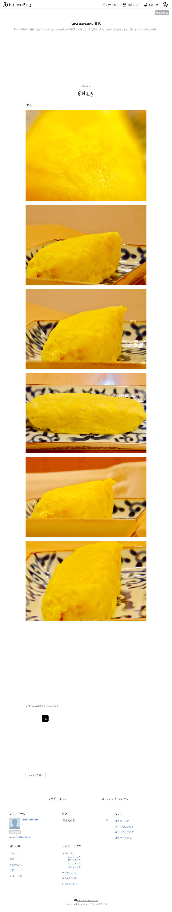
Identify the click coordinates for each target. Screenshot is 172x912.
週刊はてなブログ (124, 832)
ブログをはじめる (124, 826)
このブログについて (20, 836)
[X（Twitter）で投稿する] (45, 718)
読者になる (162, 12)
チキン (13, 853)
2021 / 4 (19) (74, 856)
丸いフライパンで (115, 799)
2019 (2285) (71, 878)
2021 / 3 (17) (74, 860)
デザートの (15, 876)
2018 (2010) (71, 884)
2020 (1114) (71, 872)
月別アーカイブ (71, 846)
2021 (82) (69, 853)
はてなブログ (122, 820)
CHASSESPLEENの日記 (86, 23)
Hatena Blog (82, 904)
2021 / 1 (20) (74, 866)
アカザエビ (15, 864)
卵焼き (86, 93)
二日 (11, 870)
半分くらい (57, 799)
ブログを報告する (98, 904)
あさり (13, 859)
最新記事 (14, 846)
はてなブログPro (123, 837)
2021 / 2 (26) (74, 863)
